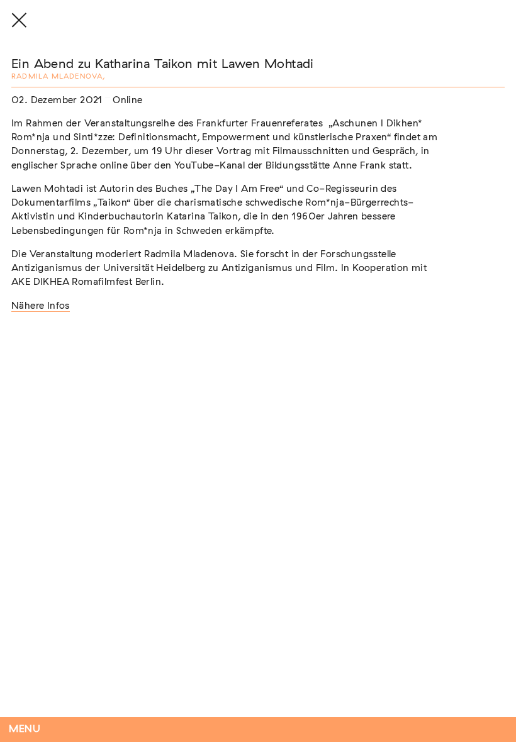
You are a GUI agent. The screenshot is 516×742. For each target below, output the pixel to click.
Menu (25, 729)
